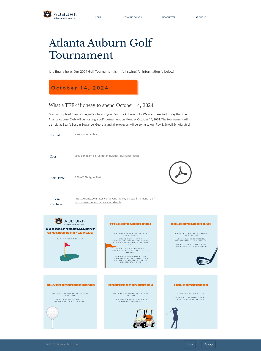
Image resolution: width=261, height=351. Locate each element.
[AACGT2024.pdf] (180, 173)
